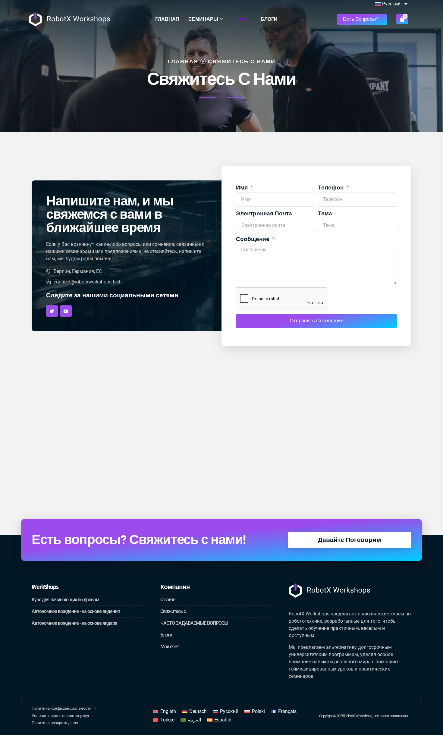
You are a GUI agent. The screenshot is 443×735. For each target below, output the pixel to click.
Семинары (203, 19)
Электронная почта (265, 213)
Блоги (269, 19)
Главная (167, 19)
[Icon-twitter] (52, 311)
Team (239, 19)
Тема (326, 213)
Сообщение (253, 239)
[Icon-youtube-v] (66, 311)
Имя (242, 188)
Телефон (331, 188)
